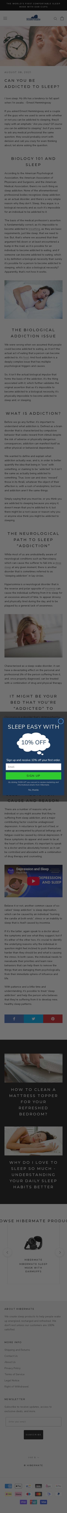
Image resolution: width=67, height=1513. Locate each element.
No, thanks (33, 789)
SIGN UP (33, 775)
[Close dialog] (60, 721)
